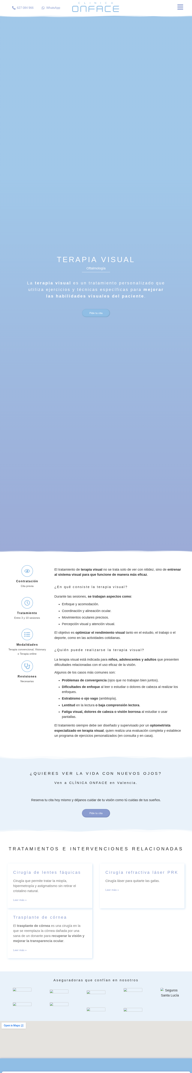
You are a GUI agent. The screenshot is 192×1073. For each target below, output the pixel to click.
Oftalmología (96, 268)
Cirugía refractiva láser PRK (141, 872)
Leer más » (20, 899)
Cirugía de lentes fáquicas (47, 872)
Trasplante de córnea (40, 917)
